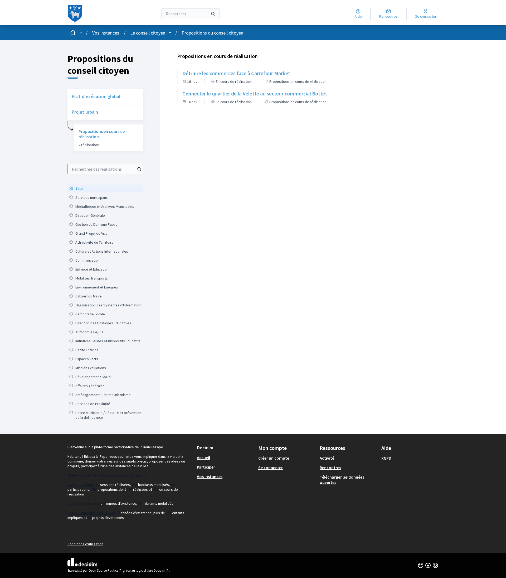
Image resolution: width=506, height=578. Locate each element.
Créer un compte (273, 458)
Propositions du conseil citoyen (212, 33)
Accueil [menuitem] (203, 457)
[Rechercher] (213, 14)
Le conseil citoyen (147, 33)
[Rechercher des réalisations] (139, 169)
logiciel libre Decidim (152, 570)
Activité (327, 458)
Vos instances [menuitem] (209, 476)
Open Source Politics (105, 570)
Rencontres (330, 467)
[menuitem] (105, 188)
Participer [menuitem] (206, 467)
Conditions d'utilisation (85, 544)
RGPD (386, 458)
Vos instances (105, 33)
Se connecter (270, 467)
